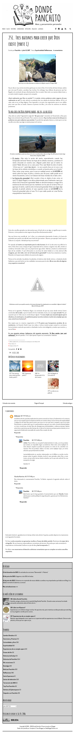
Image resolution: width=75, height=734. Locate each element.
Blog (8, 29)
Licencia (40, 29)
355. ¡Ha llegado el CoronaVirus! (53, 374)
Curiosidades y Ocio (9, 642)
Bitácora (28, 29)
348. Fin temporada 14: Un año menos (40, 375)
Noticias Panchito (9, 669)
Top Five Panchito (9, 686)
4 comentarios (58, 50)
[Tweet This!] (18, 349)
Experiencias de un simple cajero (13, 649)
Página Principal (39, 403)
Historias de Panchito (10, 659)
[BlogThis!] (14, 353)
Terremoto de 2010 (9, 683)
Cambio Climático (8, 635)
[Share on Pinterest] (21, 349)
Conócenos (20, 29)
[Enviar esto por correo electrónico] (13, 353)
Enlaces (34, 29)
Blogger (53, 726)
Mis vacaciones (8, 662)
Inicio (3, 29)
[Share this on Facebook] (16, 349)
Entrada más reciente (9, 403)
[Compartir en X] (16, 353)
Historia (13, 29)
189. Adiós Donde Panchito (18, 599)
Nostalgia (6, 666)
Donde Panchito (37, 726)
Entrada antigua (67, 403)
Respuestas (19, 437)
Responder (17, 433)
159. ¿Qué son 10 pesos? (17, 607)
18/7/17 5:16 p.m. (37, 491)
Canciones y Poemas (10, 639)
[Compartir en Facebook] (18, 353)
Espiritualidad (39, 50)
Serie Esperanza (8, 676)
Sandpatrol (32, 728)
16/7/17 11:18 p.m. (30, 476)
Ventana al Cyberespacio (11, 690)
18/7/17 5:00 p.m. (37, 440)
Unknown (17, 416)
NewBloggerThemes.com (52, 728)
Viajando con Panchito (10, 693)
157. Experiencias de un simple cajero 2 (22, 616)
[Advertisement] (37, 212)
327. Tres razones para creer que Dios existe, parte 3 (14, 375)
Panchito (26, 440)
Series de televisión (9, 679)
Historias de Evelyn (9, 656)
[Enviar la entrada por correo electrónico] (9, 352)
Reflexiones (48, 50)
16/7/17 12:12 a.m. (26, 416)
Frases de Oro (7, 652)
